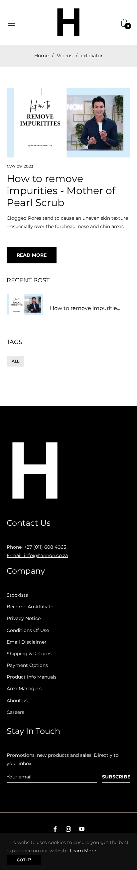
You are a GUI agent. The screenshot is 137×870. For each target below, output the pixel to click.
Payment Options (27, 665)
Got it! (24, 859)
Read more (32, 255)
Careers (15, 712)
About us (17, 701)
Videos (64, 56)
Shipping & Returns (29, 654)
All (15, 361)
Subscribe (116, 777)
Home (41, 56)
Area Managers (24, 689)
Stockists (17, 595)
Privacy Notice (24, 618)
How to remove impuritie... (85, 308)
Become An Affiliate (30, 607)
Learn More (83, 851)
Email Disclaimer (27, 642)
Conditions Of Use (28, 630)
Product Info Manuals (32, 677)
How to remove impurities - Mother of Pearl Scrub (61, 190)
